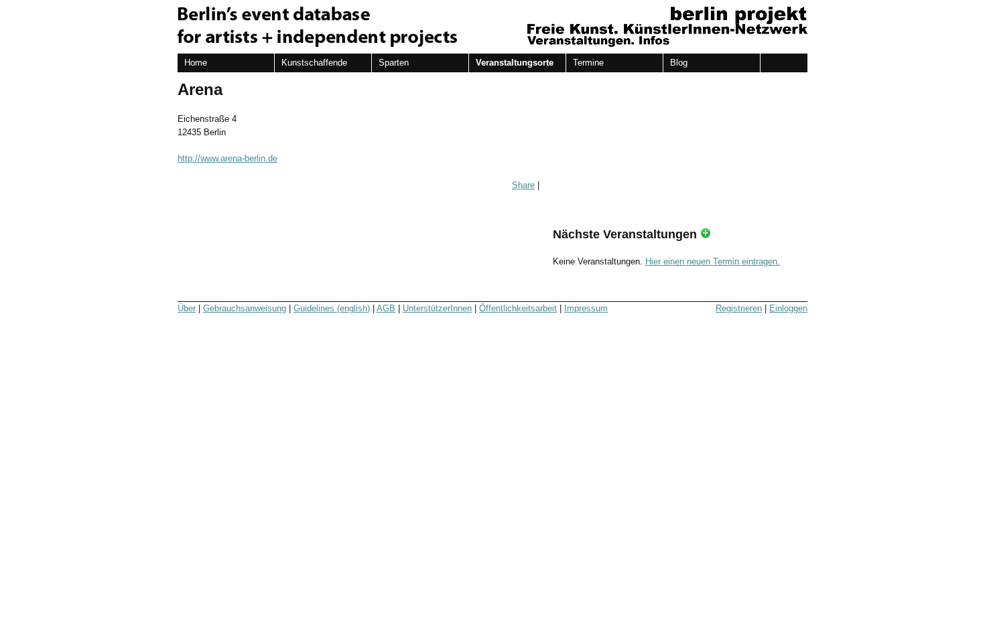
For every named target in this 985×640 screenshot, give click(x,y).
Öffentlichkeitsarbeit (518, 308)
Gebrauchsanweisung (244, 308)
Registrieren (739, 308)
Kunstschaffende (314, 63)
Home (195, 63)
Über (187, 308)
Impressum (586, 308)
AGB (386, 308)
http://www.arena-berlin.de (227, 158)
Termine (588, 63)
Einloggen (788, 308)
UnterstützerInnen (437, 308)
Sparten (394, 63)
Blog (678, 63)
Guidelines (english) (331, 308)
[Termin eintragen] (705, 234)
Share (523, 185)
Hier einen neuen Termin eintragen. (712, 261)
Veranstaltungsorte (514, 63)
